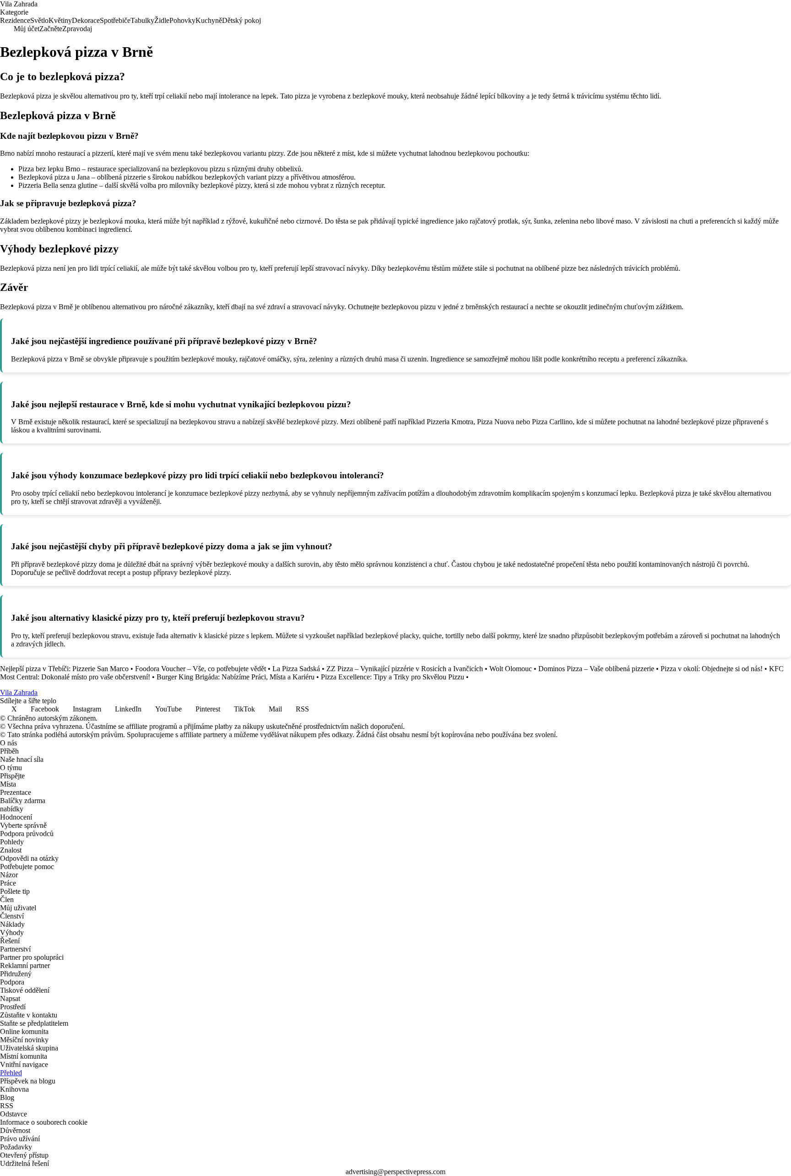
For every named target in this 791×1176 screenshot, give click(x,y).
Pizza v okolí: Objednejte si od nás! (712, 669)
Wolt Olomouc (510, 669)
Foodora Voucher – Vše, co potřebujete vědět (200, 669)
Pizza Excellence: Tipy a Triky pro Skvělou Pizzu (392, 677)
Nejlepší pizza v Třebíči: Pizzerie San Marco (64, 669)
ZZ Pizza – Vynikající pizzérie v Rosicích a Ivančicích (404, 669)
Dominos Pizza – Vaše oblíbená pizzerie (596, 669)
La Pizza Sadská (296, 669)
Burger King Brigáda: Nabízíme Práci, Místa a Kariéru (235, 677)
